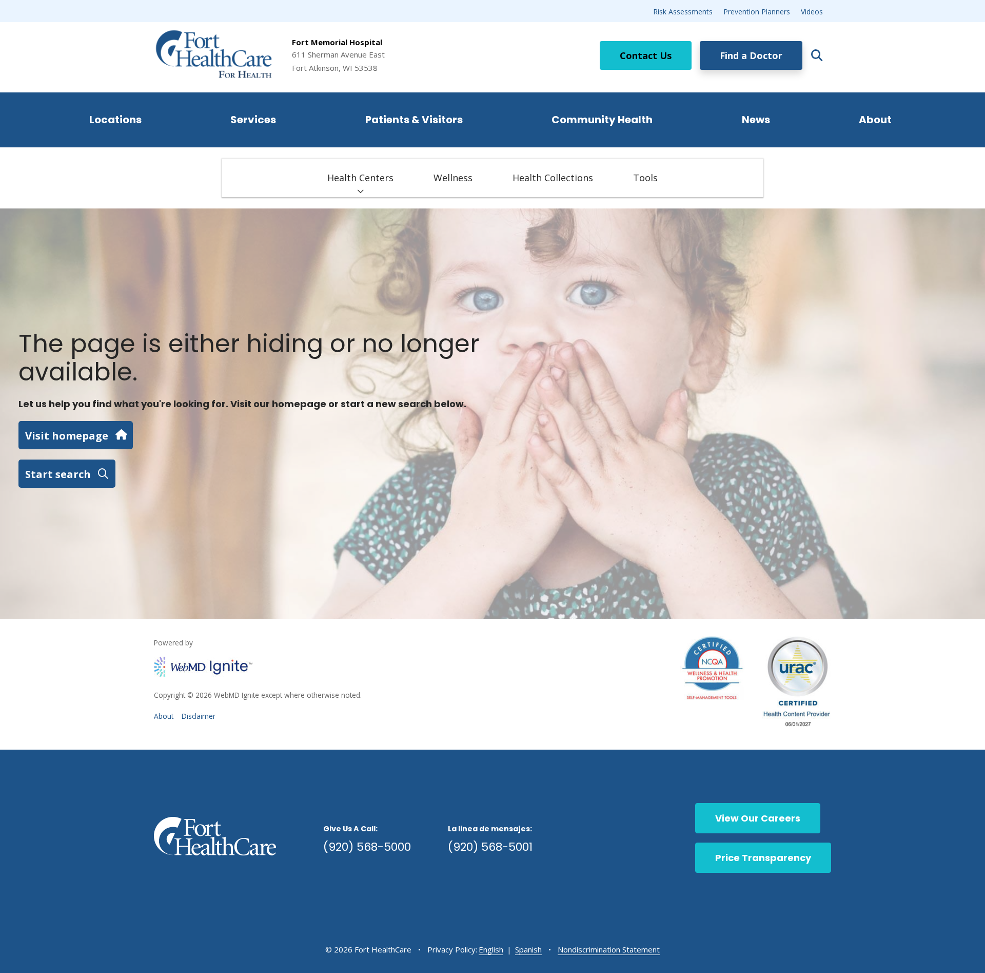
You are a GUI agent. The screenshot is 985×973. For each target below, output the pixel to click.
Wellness (453, 177)
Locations (115, 119)
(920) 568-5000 (367, 847)
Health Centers (360, 177)
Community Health (602, 119)
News (756, 119)
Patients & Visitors (414, 119)
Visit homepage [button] (66, 435)
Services (253, 119)
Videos (812, 11)
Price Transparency (763, 857)
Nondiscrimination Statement (609, 949)
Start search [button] (58, 474)
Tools (645, 177)
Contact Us (646, 55)
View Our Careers (757, 818)
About (875, 119)
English (491, 949)
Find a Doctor (751, 55)
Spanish (528, 949)
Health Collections (553, 177)
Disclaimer (198, 716)
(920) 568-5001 (490, 847)
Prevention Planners (756, 11)
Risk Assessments (683, 11)
